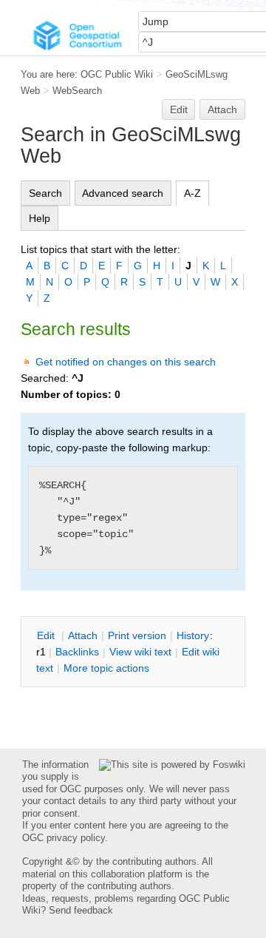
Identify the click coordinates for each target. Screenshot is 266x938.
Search (45, 193)
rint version (137, 635)
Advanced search (122, 193)
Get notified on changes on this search (125, 362)
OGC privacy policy (63, 837)
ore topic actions (106, 668)
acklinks (77, 652)
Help (39, 218)
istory (193, 635)
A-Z (192, 193)
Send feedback (81, 910)
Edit (179, 109)
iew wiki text (140, 652)
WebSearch (77, 90)
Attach (222, 109)
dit (47, 635)
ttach (83, 635)
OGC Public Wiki (117, 74)
